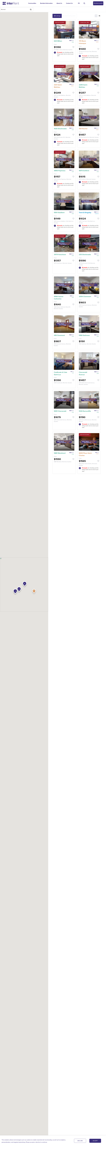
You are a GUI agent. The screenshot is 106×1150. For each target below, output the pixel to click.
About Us (59, 3)
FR (79, 3)
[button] (34, 592)
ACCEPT (95, 1141)
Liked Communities (69, 16)
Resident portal (98, 3)
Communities (32, 3)
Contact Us (69, 3)
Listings (57, 16)
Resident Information (46, 3)
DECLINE (80, 1141)
